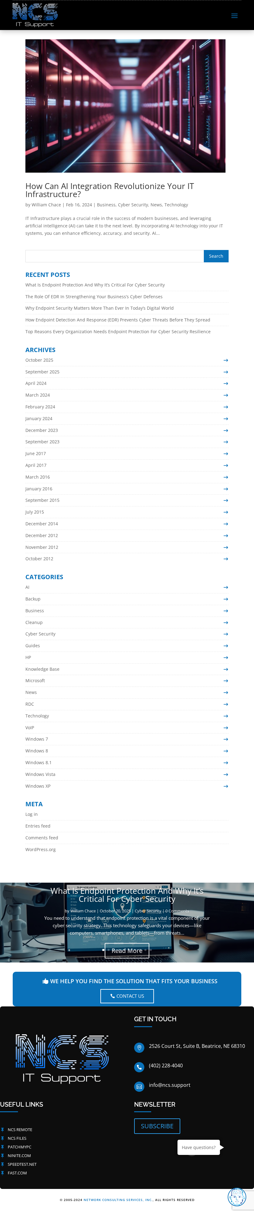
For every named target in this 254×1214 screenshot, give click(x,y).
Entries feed (37, 826)
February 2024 (40, 407)
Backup (33, 599)
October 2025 (39, 360)
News (156, 205)
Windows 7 (36, 739)
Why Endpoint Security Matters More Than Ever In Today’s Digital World (99, 308)
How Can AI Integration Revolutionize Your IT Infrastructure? (109, 190)
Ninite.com (19, 1155)
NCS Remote (20, 1129)
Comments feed (41, 838)
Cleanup (34, 622)
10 (151, 950)
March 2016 (37, 477)
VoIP (29, 727)
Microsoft (35, 680)
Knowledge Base (42, 669)
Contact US (130, 996)
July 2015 (34, 512)
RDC (29, 704)
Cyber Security (133, 205)
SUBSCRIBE (157, 1126)
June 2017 (35, 453)
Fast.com (17, 1173)
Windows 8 (36, 751)
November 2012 (41, 547)
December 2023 (41, 430)
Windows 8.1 (38, 762)
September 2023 (42, 442)
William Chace (46, 205)
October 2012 (39, 559)
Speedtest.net (22, 1164)
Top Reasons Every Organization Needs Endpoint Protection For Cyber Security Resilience (118, 331)
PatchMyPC (19, 1147)
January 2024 (38, 418)
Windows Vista (40, 774)
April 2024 (35, 383)
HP (28, 657)
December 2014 (41, 524)
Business (106, 205)
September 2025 (42, 372)
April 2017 (35, 465)
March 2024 (37, 395)
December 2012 (41, 535)
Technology (176, 205)
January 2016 (38, 489)
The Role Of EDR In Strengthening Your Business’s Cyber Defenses (94, 296)
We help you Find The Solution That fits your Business (133, 981)
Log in (31, 814)
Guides (32, 645)
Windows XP (37, 786)
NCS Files (17, 1138)
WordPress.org (40, 849)
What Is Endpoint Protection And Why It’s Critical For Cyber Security (95, 285)
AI (27, 587)
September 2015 (42, 500)
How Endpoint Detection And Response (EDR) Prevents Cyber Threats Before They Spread (117, 320)
